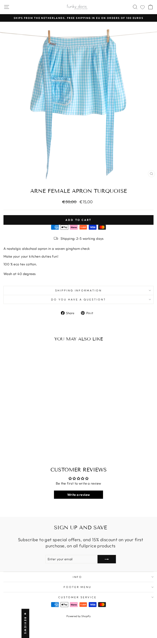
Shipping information (78, 290)
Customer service (77, 597)
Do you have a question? (78, 299)
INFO (77, 577)
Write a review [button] (78, 495)
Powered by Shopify (78, 616)
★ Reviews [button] (25, 623)
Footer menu (78, 587)
